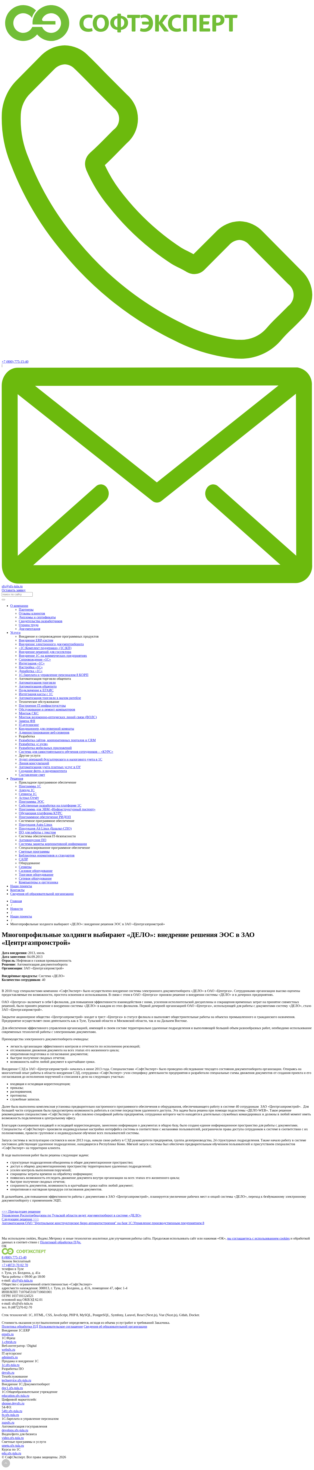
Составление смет (32, 775)
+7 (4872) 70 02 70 (15, 1265)
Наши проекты (21, 886)
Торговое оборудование (36, 874)
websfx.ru (8, 1349)
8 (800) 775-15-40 (14, 1257)
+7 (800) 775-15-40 (15, 361)
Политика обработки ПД (20, 1326)
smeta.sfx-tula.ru (13, 1445)
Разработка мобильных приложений (45, 748)
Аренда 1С (27, 790)
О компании (19, 606)
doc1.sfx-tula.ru (12, 1388)
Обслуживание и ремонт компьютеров (47, 709)
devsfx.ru (8, 1372)
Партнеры (26, 609)
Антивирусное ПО (32, 840)
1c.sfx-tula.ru (10, 1365)
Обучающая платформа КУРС (40, 813)
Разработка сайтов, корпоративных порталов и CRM (57, 740)
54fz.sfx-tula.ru (12, 1411)
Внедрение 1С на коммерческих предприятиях (53, 655)
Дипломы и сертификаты (37, 617)
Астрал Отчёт (29, 798)
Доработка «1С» (31, 671)
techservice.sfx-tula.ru (16, 1380)
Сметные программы (34, 851)
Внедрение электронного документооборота (51, 644)
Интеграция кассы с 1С (36, 694)
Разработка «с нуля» (33, 744)
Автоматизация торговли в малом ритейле (50, 698)
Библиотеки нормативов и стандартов (47, 855)
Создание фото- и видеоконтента (43, 771)
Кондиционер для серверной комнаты (46, 728)
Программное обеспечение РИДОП (45, 817)
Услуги (15, 632)
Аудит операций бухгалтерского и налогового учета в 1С (60, 759)
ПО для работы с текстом (37, 832)
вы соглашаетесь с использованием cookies (258, 1238)
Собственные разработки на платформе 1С (50, 805)
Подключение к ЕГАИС (36, 690)
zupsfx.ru (8, 1422)
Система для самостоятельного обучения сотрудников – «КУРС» (66, 751)
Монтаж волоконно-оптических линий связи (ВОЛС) (58, 717)
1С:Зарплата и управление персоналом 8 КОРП (53, 675)
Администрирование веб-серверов (44, 732)
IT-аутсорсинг (29, 725)
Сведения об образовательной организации (42, 894)
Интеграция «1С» (32, 663)
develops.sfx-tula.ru (15, 1430)
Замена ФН (27, 721)
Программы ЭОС (31, 801)
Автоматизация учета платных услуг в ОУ (50, 767)
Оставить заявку (14, 590)
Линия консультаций (34, 763)
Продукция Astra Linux (35, 824)
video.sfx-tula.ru (13, 1438)
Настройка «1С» (31, 667)
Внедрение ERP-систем (36, 640)
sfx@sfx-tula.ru (12, 586)
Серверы (25, 867)
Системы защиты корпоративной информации (53, 844)
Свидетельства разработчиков (40, 621)
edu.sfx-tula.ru (11, 1453)
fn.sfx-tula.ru (10, 1415)
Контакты (17, 890)
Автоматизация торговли (37, 682)
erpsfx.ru (8, 1334)
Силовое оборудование (36, 871)
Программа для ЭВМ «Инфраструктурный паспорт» (57, 809)
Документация (29, 629)
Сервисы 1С (28, 794)
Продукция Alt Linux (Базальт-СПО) (45, 828)
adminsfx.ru (10, 1357)
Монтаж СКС (29, 713)
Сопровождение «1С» (35, 659)
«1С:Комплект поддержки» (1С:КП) (45, 648)
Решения (16, 778)
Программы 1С (30, 786)
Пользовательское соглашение (61, 1326)
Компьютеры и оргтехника (38, 882)
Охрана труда (28, 625)
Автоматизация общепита (38, 686)
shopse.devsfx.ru (13, 1403)
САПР (23, 859)
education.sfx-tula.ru (15, 1395)
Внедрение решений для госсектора (45, 652)
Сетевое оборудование (35, 878)
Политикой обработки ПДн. (60, 1242)
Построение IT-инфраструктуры (42, 705)
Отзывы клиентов (32, 613)
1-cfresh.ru (9, 1342)
